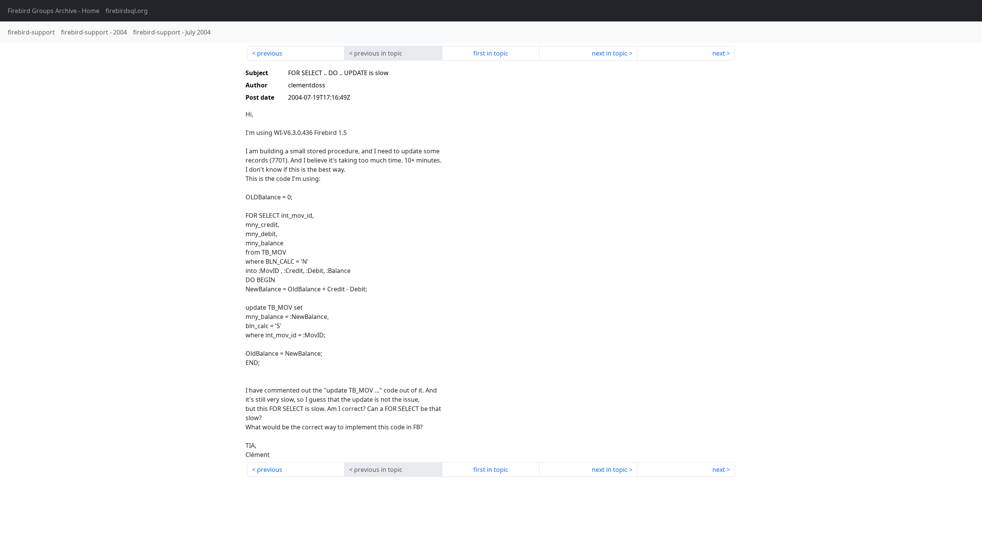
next (718, 53)
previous (269, 53)
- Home (53, 11)
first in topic (490, 53)
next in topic (610, 53)
